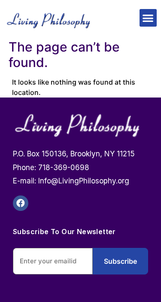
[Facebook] (20, 203)
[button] (148, 18)
